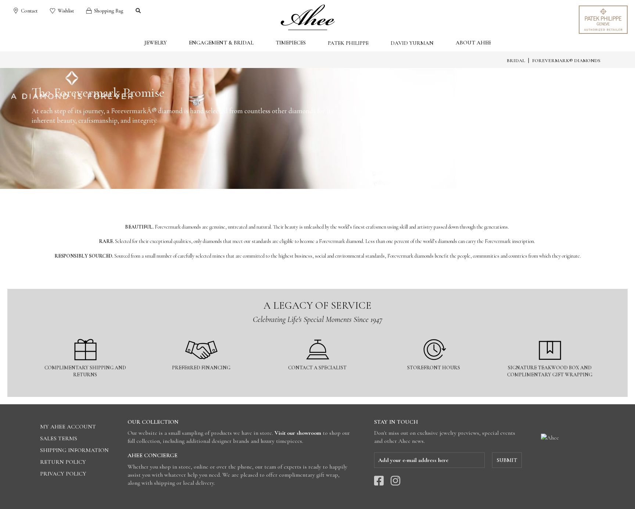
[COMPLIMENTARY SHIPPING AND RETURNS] (86, 334)
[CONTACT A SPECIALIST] (318, 334)
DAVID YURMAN (412, 43)
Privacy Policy (63, 473)
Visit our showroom (298, 433)
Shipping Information (74, 450)
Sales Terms (58, 438)
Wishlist (65, 11)
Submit (507, 460)
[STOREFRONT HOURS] (434, 334)
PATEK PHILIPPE (348, 43)
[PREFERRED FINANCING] (202, 334)
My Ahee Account (68, 426)
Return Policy (63, 462)
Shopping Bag (108, 11)
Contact (28, 11)
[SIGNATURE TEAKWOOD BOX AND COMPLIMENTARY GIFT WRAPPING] (549, 334)
